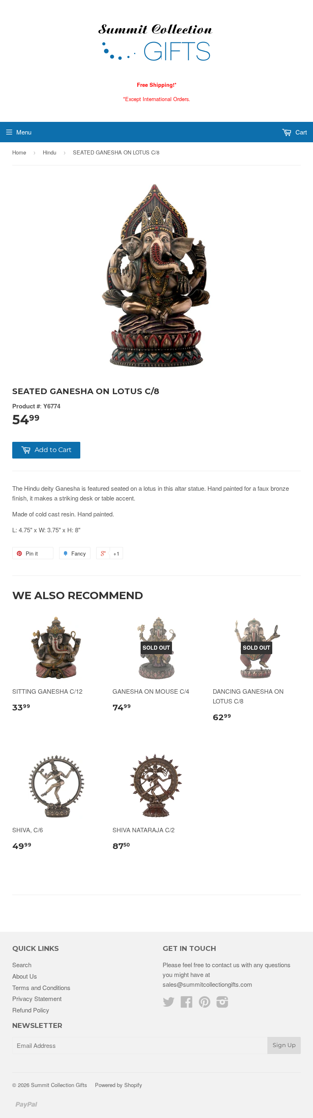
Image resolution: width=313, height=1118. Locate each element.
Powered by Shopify (118, 1085)
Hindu (49, 152)
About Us (24, 976)
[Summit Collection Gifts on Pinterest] (204, 1004)
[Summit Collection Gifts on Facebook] (187, 1004)
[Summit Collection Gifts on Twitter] (169, 1004)
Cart (300, 132)
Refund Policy (30, 1010)
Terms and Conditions (41, 987)
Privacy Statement (37, 998)
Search (21, 964)
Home (19, 152)
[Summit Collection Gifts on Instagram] (222, 1004)
